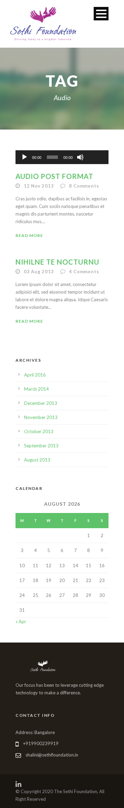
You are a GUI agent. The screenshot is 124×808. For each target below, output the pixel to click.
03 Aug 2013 (39, 271)
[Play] (24, 157)
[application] (62, 157)
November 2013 (41, 417)
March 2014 (36, 389)
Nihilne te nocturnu (57, 262)
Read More (29, 235)
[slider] (95, 146)
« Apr (21, 621)
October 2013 (38, 431)
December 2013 (40, 403)
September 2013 (41, 445)
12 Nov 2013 (39, 186)
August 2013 (37, 460)
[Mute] (80, 157)
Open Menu (101, 13)
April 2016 (35, 375)
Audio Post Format (54, 176)
